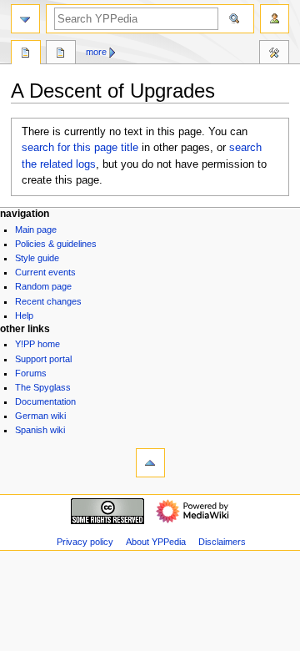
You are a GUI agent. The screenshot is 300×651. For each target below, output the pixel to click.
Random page (43, 286)
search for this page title (80, 148)
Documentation (45, 401)
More (96, 52)
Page (26, 54)
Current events (45, 272)
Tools (274, 54)
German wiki (40, 416)
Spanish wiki (40, 430)
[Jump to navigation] (25, 18)
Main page (36, 230)
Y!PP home (37, 344)
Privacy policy (85, 542)
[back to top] (150, 462)
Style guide (37, 258)
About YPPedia (156, 542)
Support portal (43, 359)
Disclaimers (222, 542)
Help (24, 315)
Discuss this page (61, 54)
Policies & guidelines (56, 244)
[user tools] (274, 18)
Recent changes (48, 301)
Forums (31, 373)
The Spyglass (43, 387)
